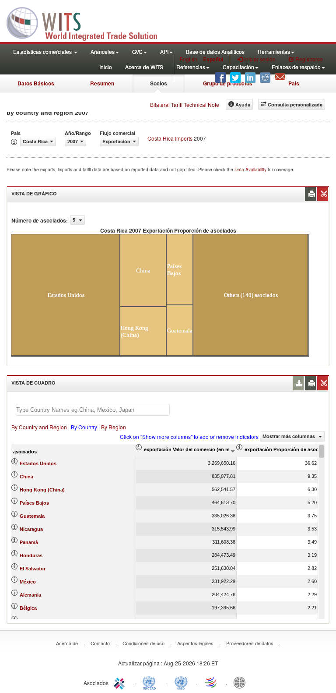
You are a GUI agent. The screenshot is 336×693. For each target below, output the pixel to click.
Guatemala (32, 516)
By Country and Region (39, 427)
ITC (121, 682)
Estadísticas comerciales (43, 51)
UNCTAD (151, 682)
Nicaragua (31, 529)
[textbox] (93, 410)
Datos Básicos (36, 83)
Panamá (29, 542)
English (188, 59)
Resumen (102, 83)
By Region (113, 427)
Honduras (31, 555)
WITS (87, 22)
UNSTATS (181, 682)
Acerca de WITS (144, 67)
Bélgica (28, 608)
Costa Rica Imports (169, 138)
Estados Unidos (38, 463)
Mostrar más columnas (289, 436)
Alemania (30, 595)
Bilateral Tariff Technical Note (184, 104)
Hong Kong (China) (42, 489)
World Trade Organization (211, 682)
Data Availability (251, 169)
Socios (158, 83)
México (28, 581)
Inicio (105, 67)
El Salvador (33, 568)
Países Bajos (34, 503)
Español (213, 59)
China (26, 476)
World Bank (241, 682)
